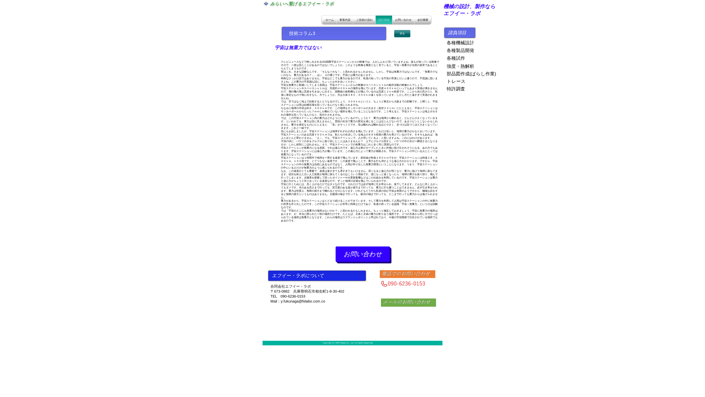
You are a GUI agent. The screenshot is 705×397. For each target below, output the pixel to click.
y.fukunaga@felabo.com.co (303, 301)
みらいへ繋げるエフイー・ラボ (302, 3)
